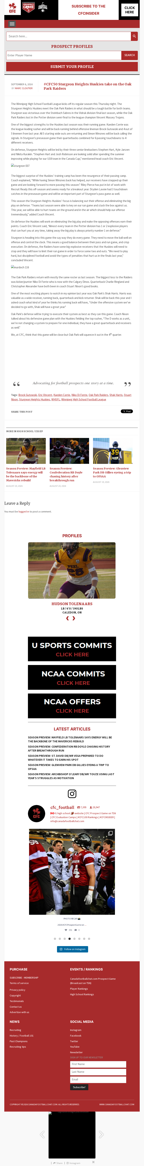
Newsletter (76, 1052)
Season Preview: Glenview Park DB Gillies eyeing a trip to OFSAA (112, 472)
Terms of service (19, 983)
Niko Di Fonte (79, 395)
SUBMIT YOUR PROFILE (72, 66)
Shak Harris (116, 395)
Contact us (16, 1006)
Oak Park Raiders (98, 395)
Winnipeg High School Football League (83, 399)
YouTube (75, 1046)
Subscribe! (79, 1087)
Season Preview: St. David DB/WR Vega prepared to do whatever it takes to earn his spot (65, 757)
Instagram (75, 1030)
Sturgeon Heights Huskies (34, 399)
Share (59, 1163)
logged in (24, 511)
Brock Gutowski (27, 395)
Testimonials (17, 1001)
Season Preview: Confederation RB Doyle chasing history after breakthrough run (66, 474)
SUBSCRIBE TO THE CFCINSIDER (89, 10)
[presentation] (67, 618)
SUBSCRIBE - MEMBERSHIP (24, 977)
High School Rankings (82, 994)
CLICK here (129, 10)
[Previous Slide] (42, 1133)
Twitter (74, 1041)
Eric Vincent (45, 395)
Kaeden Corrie (61, 395)
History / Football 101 (22, 1035)
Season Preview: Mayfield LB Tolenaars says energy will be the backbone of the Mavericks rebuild (26, 474)
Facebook (75, 1035)
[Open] (72, 872)
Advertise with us (19, 1012)
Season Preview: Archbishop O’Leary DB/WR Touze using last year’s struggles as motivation (71, 776)
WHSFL (55, 399)
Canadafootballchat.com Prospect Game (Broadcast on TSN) (93, 981)
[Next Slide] (102, 1133)
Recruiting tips (18, 1046)
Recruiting (15, 1030)
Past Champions (19, 1041)
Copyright (15, 995)
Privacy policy (17, 989)
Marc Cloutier (24, 88)
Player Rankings (79, 988)
